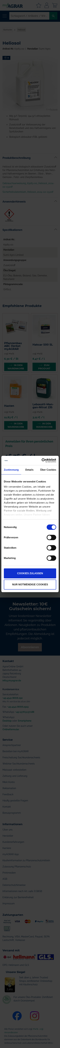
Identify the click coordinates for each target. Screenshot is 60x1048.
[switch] (51, 537)
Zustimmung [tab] (11, 469)
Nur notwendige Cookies (30, 584)
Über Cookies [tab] (48, 469)
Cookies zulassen (30, 573)
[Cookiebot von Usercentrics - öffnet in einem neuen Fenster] (42, 460)
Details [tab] (29, 469)
